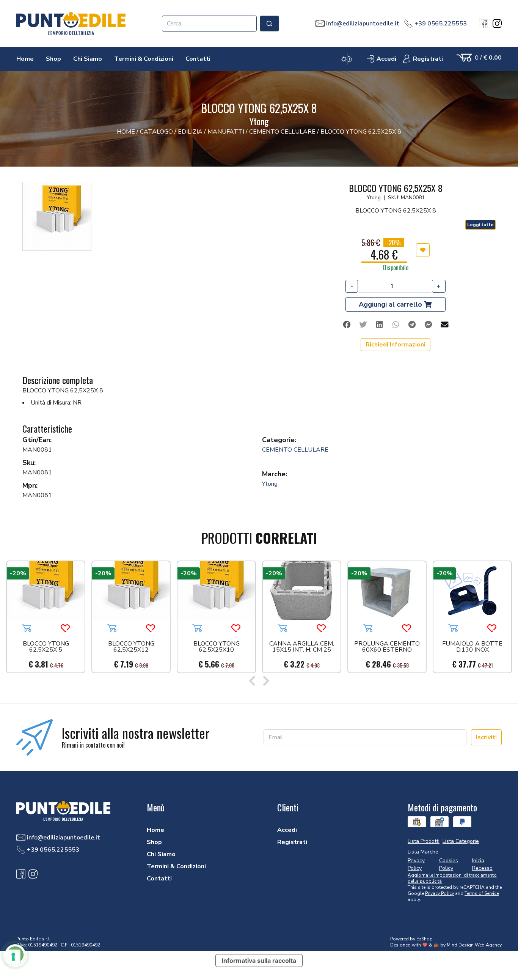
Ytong (270, 484)
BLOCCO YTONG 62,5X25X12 (131, 647)
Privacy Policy (439, 893)
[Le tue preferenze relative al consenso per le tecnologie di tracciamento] (13, 957)
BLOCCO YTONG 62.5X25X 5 (46, 647)
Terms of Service (482, 893)
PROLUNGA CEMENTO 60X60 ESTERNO (387, 647)
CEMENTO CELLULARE (295, 450)
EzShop (424, 939)
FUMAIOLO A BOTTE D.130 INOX (472, 647)
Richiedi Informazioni (395, 344)
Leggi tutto (480, 225)
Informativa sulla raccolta (259, 960)
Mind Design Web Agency (474, 945)
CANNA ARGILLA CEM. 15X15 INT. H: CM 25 (301, 647)
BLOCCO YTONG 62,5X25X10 (216, 647)
